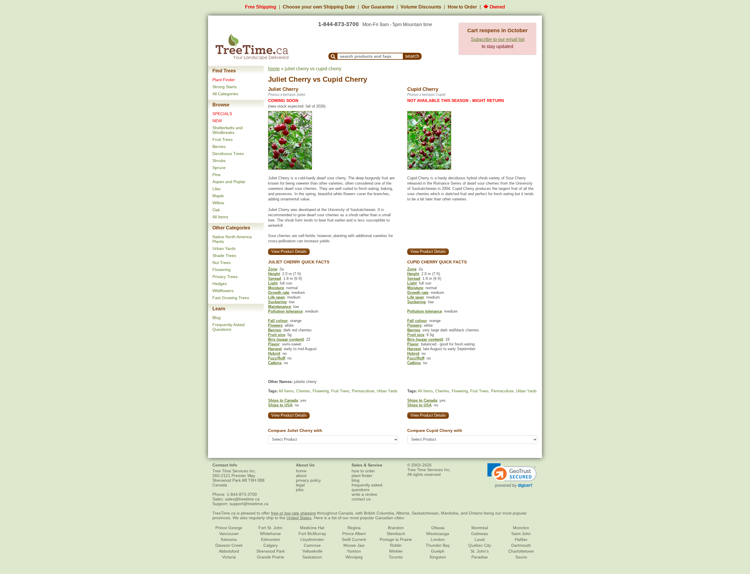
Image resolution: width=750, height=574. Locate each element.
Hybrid (274, 353)
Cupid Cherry (345, 79)
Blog (216, 317)
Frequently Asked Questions (228, 327)
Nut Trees (221, 262)
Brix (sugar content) (286, 339)
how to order (363, 471)
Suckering (277, 302)
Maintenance (279, 306)
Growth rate (278, 292)
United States (299, 517)
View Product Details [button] (289, 251)
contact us (361, 499)
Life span (276, 297)
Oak (216, 209)
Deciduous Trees (228, 153)
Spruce (219, 167)
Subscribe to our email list (497, 39)
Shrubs (219, 160)
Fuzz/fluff (276, 358)
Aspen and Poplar (229, 181)
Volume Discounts (420, 6)
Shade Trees (224, 255)
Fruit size (276, 335)
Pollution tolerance (285, 311)
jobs (300, 489)
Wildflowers (222, 290)
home (274, 68)
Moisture (276, 288)
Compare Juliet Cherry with (295, 430)
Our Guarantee (378, 6)
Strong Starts (224, 86)
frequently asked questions (367, 487)
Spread (274, 278)
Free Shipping (260, 6)
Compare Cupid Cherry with (434, 430)
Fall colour (278, 320)
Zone (272, 269)
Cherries (303, 391)
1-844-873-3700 (338, 24)
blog (355, 480)
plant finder (362, 475)
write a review (364, 494)
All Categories (225, 93)
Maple (218, 195)
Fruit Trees (222, 139)
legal (300, 485)
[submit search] (333, 56)
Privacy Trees (225, 276)
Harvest (275, 349)
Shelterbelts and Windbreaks (227, 130)
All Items (220, 216)
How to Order (462, 6)
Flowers (275, 325)
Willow (218, 202)
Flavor (273, 344)
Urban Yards (224, 248)
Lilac (216, 188)
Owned (496, 6)
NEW (217, 120)
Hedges (219, 283)
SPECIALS (222, 113)
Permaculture (363, 391)
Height (274, 274)
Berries (219, 146)
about (301, 475)
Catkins (275, 363)
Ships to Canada (283, 400)
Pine (216, 174)
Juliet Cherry (289, 79)
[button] (512, 475)
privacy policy (308, 480)
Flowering (221, 269)
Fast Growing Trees (230, 297)
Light (272, 283)
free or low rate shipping (293, 513)
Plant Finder (223, 79)
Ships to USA (280, 405)
